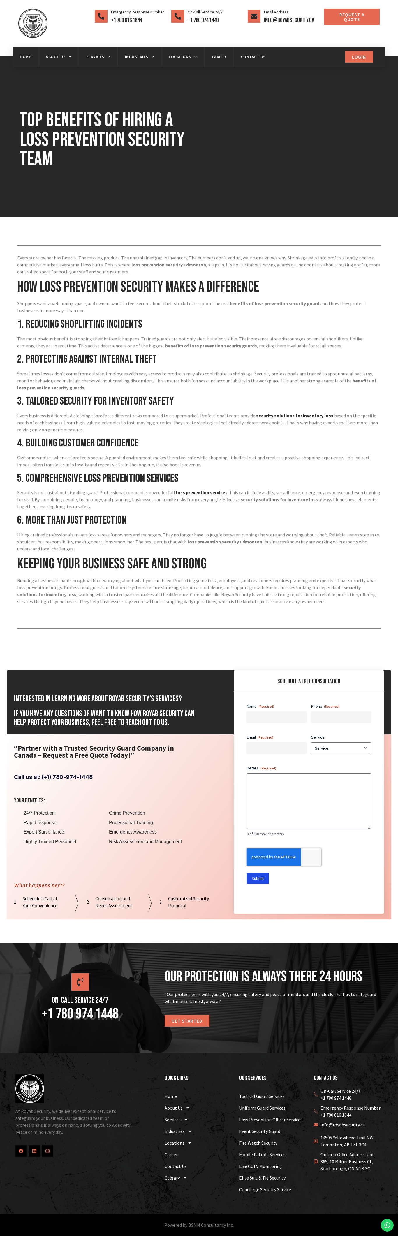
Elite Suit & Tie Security (262, 1178)
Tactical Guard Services (262, 1096)
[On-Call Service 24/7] (177, 16)
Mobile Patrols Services (262, 1154)
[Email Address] (254, 16)
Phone (325, 706)
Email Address (276, 12)
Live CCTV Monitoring (260, 1166)
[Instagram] (47, 1150)
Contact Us (253, 56)
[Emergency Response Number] (101, 16)
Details (261, 768)
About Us (56, 56)
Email (260, 737)
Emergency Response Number (137, 12)
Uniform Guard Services (262, 1108)
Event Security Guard (259, 1131)
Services (95, 56)
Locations (180, 56)
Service (318, 737)
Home (25, 56)
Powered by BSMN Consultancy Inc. (199, 1225)
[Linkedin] (34, 1150)
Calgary (172, 1178)
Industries (136, 56)
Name (260, 706)
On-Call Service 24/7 (205, 12)
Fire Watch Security (258, 1143)
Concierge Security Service (265, 1189)
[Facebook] (21, 1150)
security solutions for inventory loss (294, 416)
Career (219, 56)
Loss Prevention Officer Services (270, 1119)
